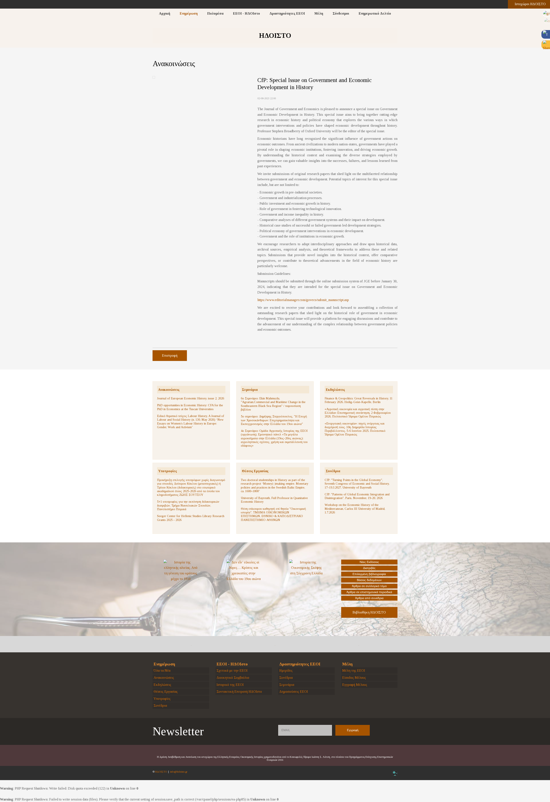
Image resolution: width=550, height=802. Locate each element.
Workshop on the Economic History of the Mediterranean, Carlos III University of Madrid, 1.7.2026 (355, 508)
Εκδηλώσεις (335, 389)
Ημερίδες (286, 670)
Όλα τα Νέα (162, 670)
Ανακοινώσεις (168, 389)
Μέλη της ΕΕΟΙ (353, 670)
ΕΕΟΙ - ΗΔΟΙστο (246, 13)
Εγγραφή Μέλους (354, 684)
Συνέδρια (333, 471)
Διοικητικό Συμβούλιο (233, 677)
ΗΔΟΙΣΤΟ (161, 771)
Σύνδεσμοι (341, 13)
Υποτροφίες (167, 471)
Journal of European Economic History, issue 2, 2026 (190, 398)
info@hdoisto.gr (178, 771)
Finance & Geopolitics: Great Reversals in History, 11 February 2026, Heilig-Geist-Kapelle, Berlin (359, 400)
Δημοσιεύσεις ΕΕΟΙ (293, 691)
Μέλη (318, 13)
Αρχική (164, 13)
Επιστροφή (169, 355)
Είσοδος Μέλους (354, 677)
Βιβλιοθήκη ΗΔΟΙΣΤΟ (369, 612)
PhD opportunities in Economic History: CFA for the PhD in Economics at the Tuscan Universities (190, 407)
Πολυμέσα (215, 13)
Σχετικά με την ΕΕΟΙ (232, 670)
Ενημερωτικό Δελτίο (375, 13)
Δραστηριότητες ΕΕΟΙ (287, 13)
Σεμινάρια (250, 389)
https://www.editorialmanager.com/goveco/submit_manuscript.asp (303, 300)
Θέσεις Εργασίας (255, 471)
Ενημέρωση (189, 13)
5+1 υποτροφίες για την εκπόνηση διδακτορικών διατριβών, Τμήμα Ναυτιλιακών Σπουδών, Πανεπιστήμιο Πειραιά (188, 505)
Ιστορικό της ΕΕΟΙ (230, 684)
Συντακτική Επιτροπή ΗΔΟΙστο (239, 691)
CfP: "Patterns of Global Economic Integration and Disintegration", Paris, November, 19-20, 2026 (357, 496)
